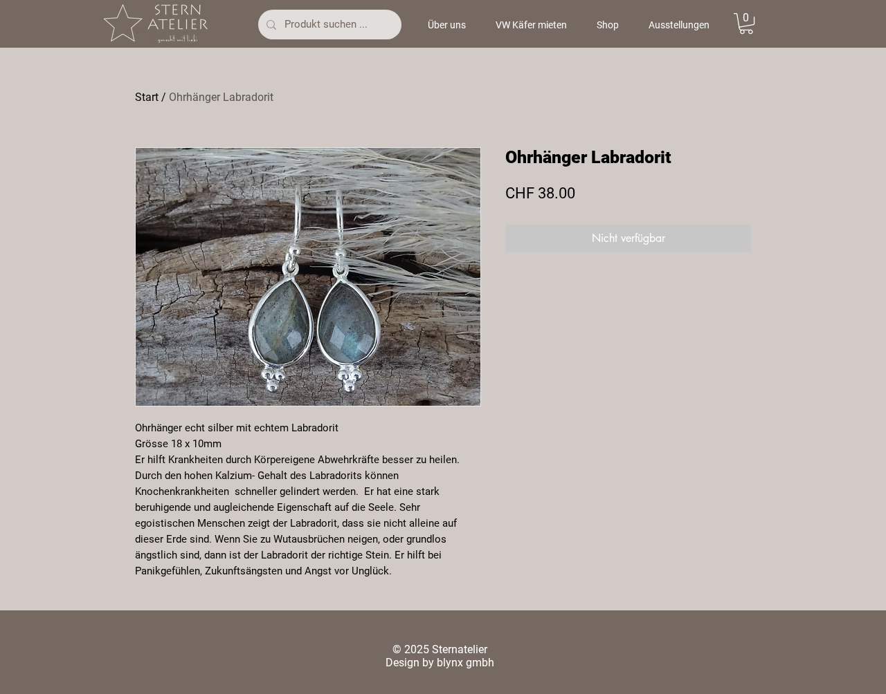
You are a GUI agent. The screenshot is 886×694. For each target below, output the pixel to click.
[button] (746, 23)
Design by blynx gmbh (440, 662)
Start (147, 97)
